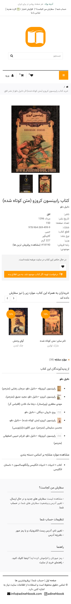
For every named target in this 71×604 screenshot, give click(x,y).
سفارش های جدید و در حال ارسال (28, 499)
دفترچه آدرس (55, 535)
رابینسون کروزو (48, 397)
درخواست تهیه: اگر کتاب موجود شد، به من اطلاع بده (33, 274)
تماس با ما (35, 13)
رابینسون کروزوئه (47, 388)
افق (48, 214)
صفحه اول (51, 580)
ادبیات (51, 465)
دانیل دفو (64, 207)
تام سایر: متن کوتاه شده (53, 341)
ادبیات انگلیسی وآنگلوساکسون (29, 465)
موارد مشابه (61, 359)
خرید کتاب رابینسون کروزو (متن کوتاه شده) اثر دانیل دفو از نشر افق (36, 91)
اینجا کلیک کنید (20, 558)
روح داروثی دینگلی (46, 412)
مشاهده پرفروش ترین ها (26, 245)
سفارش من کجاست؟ (45, 9)
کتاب (59, 465)
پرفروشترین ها (22, 580)
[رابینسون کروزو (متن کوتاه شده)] (44, 184)
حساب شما (61, 9)
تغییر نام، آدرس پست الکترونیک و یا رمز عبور (39, 530)
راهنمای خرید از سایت (50, 562)
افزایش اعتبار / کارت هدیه (20, 9)
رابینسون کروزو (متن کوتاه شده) (39, 420)
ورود (7, 76)
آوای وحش (18, 341)
